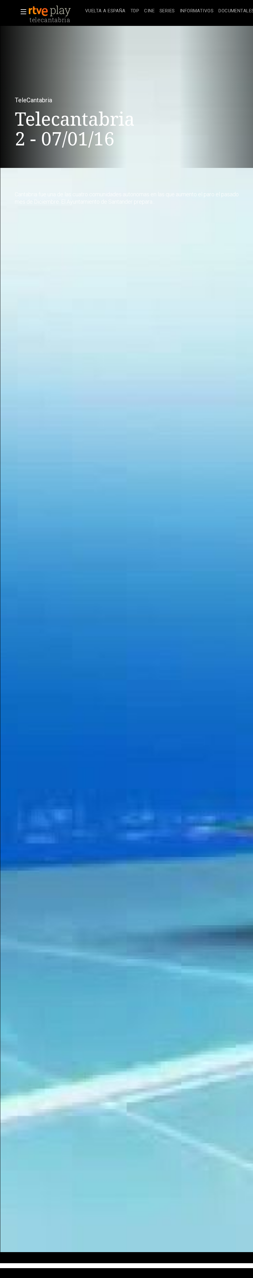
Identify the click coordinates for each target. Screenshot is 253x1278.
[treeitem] (105, 11)
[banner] (55, 11)
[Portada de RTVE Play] (50, 11)
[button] (21, 11)
